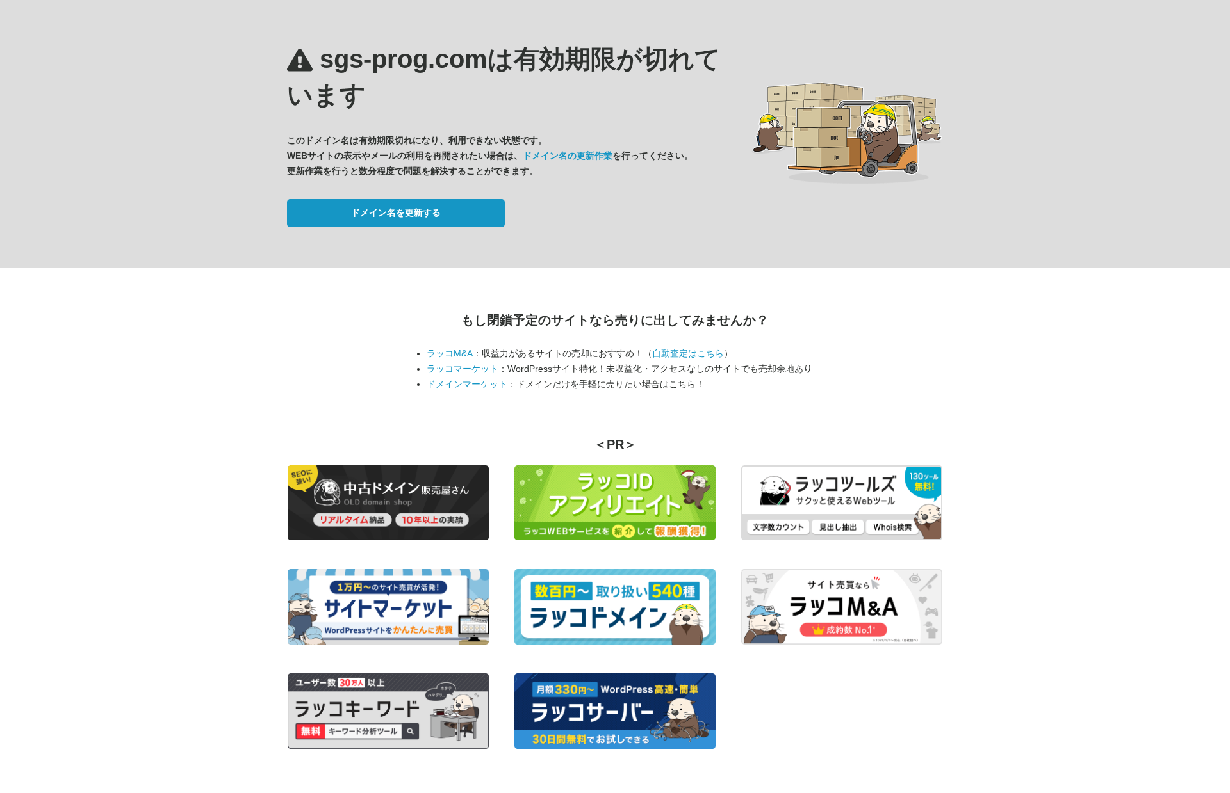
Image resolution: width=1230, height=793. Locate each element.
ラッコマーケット (462, 369)
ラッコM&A (450, 353)
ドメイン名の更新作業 (567, 155)
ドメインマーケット (467, 384)
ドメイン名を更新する (396, 212)
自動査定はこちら (688, 353)
